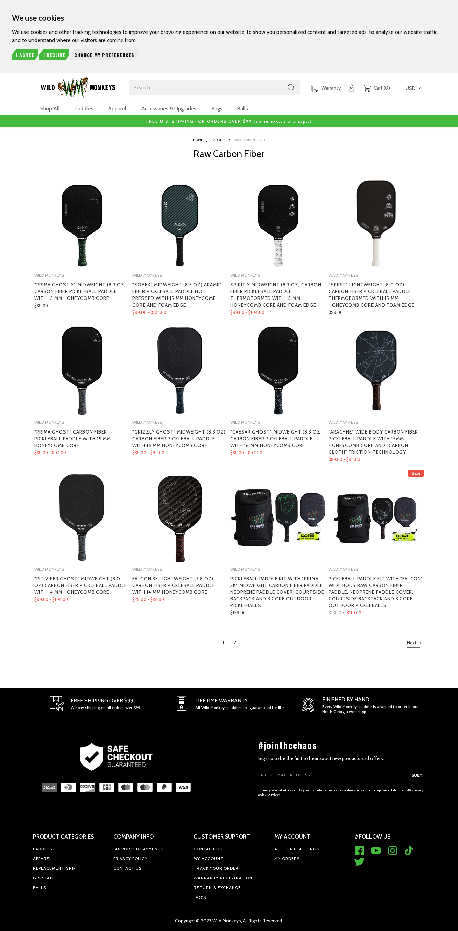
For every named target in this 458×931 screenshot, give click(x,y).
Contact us (127, 868)
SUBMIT (419, 775)
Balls (242, 108)
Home (198, 140)
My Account (208, 858)
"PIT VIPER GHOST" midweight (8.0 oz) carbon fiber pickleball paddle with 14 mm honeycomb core (80, 585)
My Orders (287, 858)
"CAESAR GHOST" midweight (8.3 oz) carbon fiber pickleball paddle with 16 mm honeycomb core (276, 438)
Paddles (83, 108)
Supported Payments (138, 848)
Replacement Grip (54, 868)
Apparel (117, 108)
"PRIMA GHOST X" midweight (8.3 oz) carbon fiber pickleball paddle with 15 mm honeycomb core (80, 291)
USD (411, 88)
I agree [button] (25, 54)
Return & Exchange (217, 887)
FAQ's (200, 897)
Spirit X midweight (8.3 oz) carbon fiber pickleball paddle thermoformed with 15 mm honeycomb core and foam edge (275, 295)
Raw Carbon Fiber (249, 140)
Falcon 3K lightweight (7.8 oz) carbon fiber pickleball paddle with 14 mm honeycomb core (173, 585)
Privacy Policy (130, 858)
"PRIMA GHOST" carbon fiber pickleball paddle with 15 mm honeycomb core (72, 438)
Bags (216, 108)
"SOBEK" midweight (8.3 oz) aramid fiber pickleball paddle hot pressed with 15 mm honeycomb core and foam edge (177, 295)
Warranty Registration (223, 877)
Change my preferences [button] (104, 54)
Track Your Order (216, 868)
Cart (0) (381, 88)
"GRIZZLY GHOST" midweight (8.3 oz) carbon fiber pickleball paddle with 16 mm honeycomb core (179, 438)
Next (412, 642)
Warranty (330, 88)
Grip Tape (44, 877)
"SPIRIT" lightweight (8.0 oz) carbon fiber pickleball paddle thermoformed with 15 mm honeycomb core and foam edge (371, 295)
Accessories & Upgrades (168, 108)
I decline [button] (54, 54)
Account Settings (296, 848)
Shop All (50, 108)
